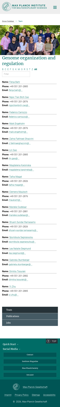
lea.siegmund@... (17, 253)
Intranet (30, 375)
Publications (12, 316)
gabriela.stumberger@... (20, 264)
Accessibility (49, 395)
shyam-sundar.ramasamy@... (23, 230)
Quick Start (9, 344)
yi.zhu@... (14, 294)
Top (54, 341)
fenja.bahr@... (16, 90)
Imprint (7, 395)
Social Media (10, 349)
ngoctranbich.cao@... (19, 105)
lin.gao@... (14, 158)
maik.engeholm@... (18, 132)
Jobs (8, 322)
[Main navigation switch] (55, 7)
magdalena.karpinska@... (21, 169)
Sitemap (36, 395)
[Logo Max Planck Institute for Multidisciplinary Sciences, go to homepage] (24, 6)
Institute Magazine (30, 361)
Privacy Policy (22, 395)
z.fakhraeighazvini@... (20, 143)
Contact (30, 355)
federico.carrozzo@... (19, 116)
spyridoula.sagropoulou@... (22, 241)
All (35, 69)
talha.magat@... (17, 185)
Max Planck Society (30, 368)
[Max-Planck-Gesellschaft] (18, 387)
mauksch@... (15, 200)
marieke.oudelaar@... (19, 215)
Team (9, 310)
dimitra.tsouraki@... (18, 279)
